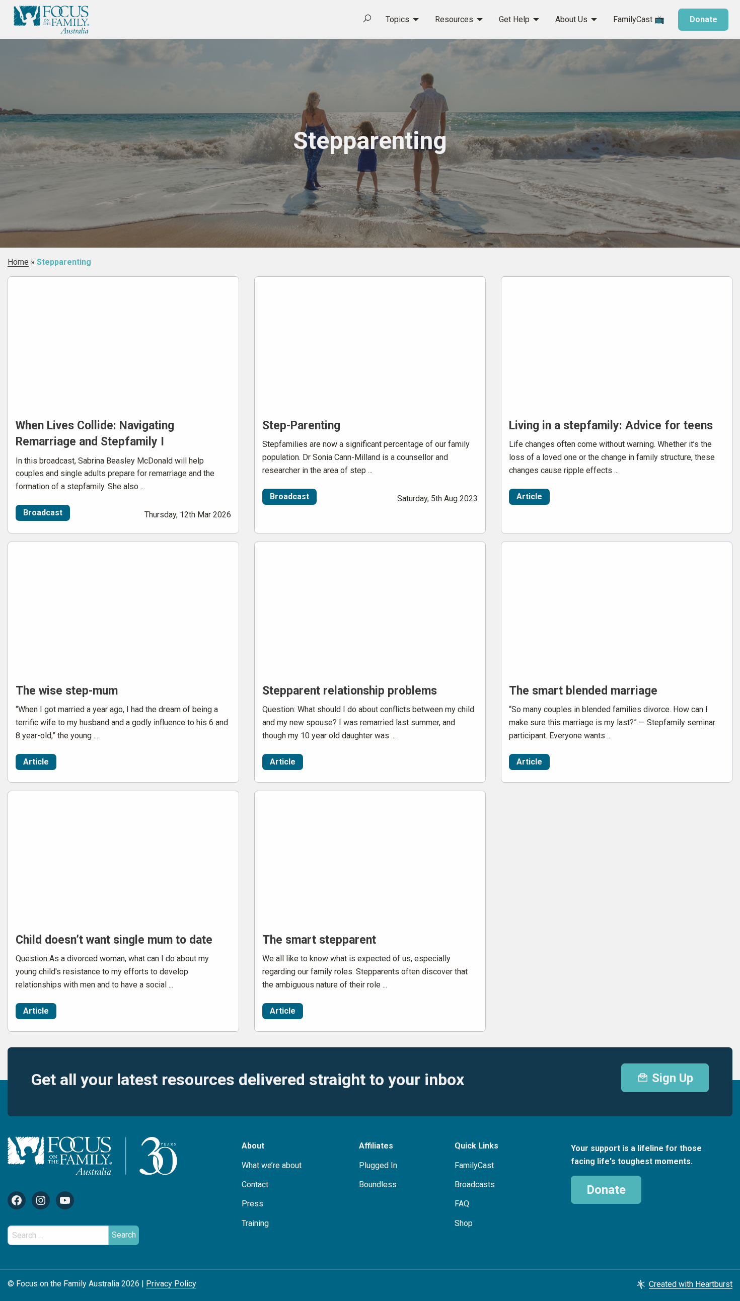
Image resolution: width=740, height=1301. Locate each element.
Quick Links (476, 1146)
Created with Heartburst (690, 1284)
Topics (397, 19)
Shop (464, 1223)
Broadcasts (475, 1184)
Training (255, 1223)
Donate (703, 19)
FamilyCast (474, 1165)
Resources (454, 19)
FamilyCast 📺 (638, 19)
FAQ (462, 1203)
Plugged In (378, 1165)
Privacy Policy (171, 1283)
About (253, 1146)
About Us (571, 19)
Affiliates (376, 1146)
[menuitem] (396, 20)
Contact (255, 1184)
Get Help (514, 19)
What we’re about (272, 1165)
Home (18, 262)
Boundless (378, 1184)
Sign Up (671, 1078)
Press (252, 1203)
